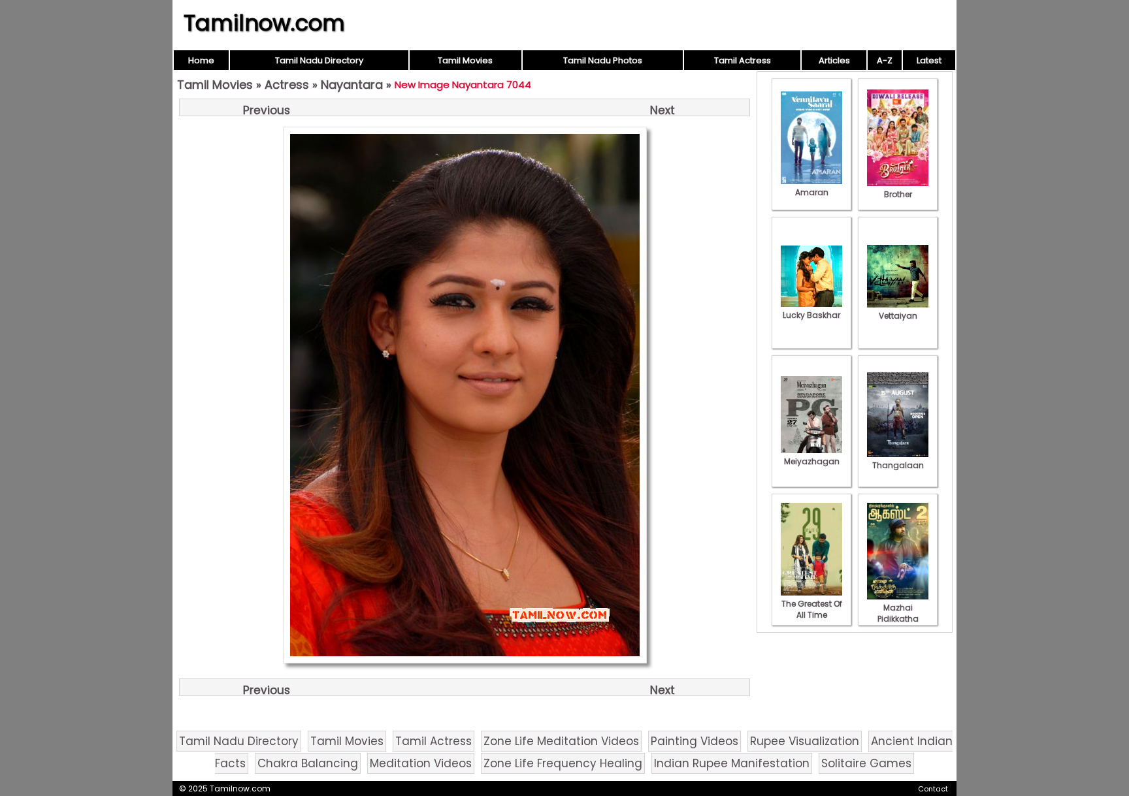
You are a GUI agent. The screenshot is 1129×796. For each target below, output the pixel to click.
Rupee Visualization (804, 741)
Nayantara (352, 84)
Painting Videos (694, 741)
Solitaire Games (866, 763)
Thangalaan (898, 465)
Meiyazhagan (812, 461)
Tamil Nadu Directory (319, 60)
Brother (898, 194)
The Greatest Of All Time (811, 609)
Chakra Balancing (307, 763)
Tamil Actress (742, 60)
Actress (287, 84)
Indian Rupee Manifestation (732, 763)
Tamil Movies (465, 60)
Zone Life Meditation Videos (561, 741)
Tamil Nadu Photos (602, 60)
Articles (834, 60)
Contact (933, 789)
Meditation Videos (421, 763)
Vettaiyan (898, 315)
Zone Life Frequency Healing (562, 763)
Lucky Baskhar (811, 315)
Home (201, 60)
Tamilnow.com (264, 23)
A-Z (884, 60)
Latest (929, 60)
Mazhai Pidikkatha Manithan (898, 618)
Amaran (811, 192)
